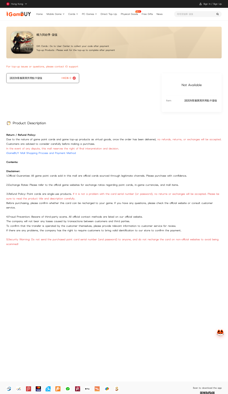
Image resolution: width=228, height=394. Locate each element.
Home (39, 14)
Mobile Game (54, 14)
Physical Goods (129, 14)
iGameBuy (18, 14)
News (159, 14)
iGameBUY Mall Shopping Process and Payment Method (41, 153)
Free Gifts (147, 14)
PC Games (88, 14)
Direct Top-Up (109, 14)
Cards (71, 14)
